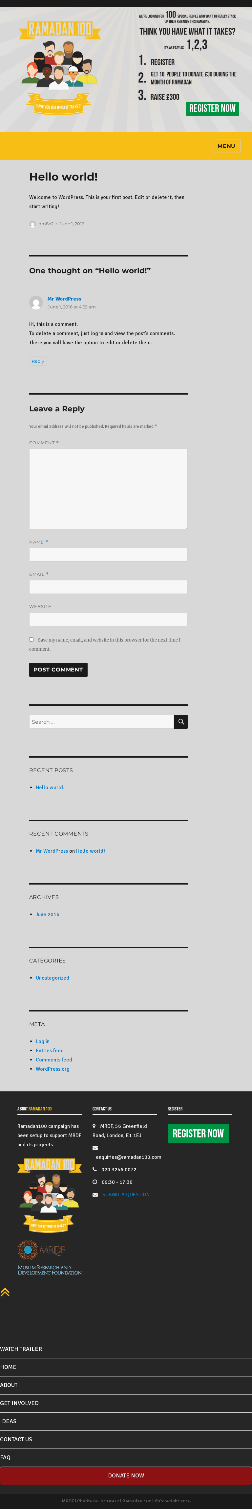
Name (38, 542)
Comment (44, 443)
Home (8, 1367)
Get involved (19, 1403)
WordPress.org (53, 1069)
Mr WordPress (64, 299)
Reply (38, 361)
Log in (43, 1041)
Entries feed (50, 1050)
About (8, 1385)
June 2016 (47, 914)
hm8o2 (45, 223)
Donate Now (126, 1475)
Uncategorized (52, 978)
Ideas (8, 1421)
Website (40, 606)
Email (39, 574)
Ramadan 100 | (137, 1501)
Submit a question (126, 1194)
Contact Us (16, 1439)
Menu (227, 146)
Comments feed (54, 1060)
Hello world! (50, 787)
